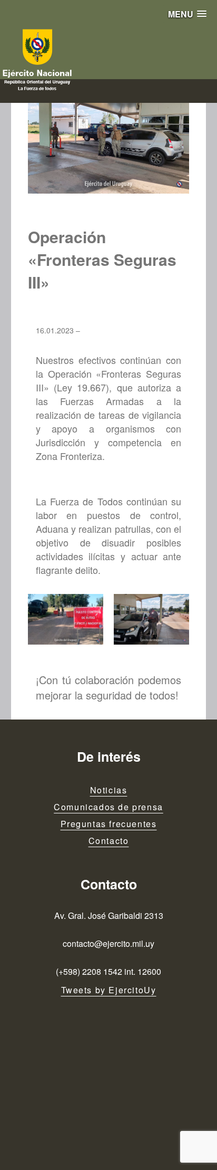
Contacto (108, 841)
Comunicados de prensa (108, 807)
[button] (187, 14)
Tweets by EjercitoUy (108, 990)
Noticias (108, 790)
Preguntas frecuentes (109, 824)
